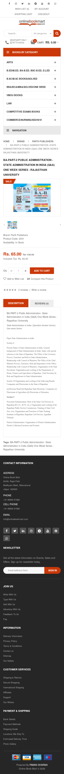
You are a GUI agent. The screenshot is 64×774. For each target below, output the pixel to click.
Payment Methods (12, 724)
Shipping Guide (10, 729)
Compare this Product (42, 278)
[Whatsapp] (6, 538)
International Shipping (13, 687)
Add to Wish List (15, 278)
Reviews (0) (42, 303)
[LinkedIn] (29, 3)
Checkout (44, 14)
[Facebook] (9, 3)
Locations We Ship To (13, 733)
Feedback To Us (11, 614)
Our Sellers (8, 660)
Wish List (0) (22, 8)
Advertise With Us (12, 609)
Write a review (39, 289)
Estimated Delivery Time (15, 738)
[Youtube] (42, 3)
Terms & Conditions (12, 645)
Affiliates (7, 692)
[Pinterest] (48, 3)
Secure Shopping (11, 682)
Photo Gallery (9, 743)
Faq (5, 619)
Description (16, 303)
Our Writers (8, 702)
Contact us (8, 650)
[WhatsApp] (55, 3)
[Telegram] (35, 3)
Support (7, 697)
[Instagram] (16, 3)
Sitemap (7, 655)
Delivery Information (12, 636)
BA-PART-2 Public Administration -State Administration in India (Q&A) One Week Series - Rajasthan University (31, 148)
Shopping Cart (23, 14)
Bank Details (9, 719)
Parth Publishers (42, 141)
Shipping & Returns (12, 677)
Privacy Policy (10, 641)
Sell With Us (9, 604)
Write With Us (9, 594)
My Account (42, 8)
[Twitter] (22, 3)
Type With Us (9, 599)
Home (6, 141)
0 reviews (23, 289)
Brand (21, 141)
